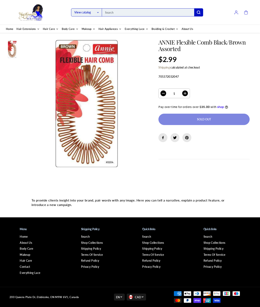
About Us (26, 242)
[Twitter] (174, 137)
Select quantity (171, 84)
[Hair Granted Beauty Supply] (31, 12)
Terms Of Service (92, 254)
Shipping (164, 67)
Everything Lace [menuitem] (134, 28)
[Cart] (246, 12)
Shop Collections (92, 242)
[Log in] (236, 12)
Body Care (26, 248)
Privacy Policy (90, 266)
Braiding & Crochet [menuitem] (163, 28)
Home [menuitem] (9, 28)
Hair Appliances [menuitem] (108, 28)
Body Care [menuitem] (68, 28)
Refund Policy (90, 260)
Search (85, 236)
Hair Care (26, 260)
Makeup (25, 254)
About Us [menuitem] (187, 28)
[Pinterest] (186, 137)
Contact (25, 266)
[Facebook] (162, 137)
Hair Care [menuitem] (49, 28)
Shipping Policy (91, 248)
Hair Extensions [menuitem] (26, 28)
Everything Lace (30, 272)
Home (24, 236)
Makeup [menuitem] (87, 28)
